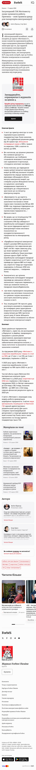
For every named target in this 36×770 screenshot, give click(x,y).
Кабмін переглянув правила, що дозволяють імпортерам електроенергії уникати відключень (12, 435)
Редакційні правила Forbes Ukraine (14, 711)
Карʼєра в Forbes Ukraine (10, 688)
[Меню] (32, 2)
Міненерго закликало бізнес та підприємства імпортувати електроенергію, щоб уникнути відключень (11, 470)
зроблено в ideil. (28, 766)
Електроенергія (25, 561)
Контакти (5, 681)
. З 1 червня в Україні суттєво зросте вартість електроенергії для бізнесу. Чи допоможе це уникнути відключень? (12, 453)
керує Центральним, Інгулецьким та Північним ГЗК (18, 404)
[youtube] (19, 638)
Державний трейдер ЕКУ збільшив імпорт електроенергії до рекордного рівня (12, 486)
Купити (13, 118)
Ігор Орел (23, 24)
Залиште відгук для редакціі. (13, 553)
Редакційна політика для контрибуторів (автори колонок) (16, 719)
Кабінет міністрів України (10, 561)
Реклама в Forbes (7, 726)
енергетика (13, 564)
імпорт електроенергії (13, 567)
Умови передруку (8, 698)
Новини (4, 8)
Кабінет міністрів (24, 564)
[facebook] (7, 638)
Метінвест (5, 564)
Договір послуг (7, 691)
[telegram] (15, 638)
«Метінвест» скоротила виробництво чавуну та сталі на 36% (18, 354)
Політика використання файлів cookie (15, 708)
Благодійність (7, 730)
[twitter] (3, 638)
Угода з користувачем (9, 685)
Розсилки (5, 701)
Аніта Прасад (15, 24)
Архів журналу (7, 723)
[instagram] (11, 638)
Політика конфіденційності (11, 705)
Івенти (4, 695)
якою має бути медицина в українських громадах (12, 607)
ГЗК (3, 567)
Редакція (5, 715)
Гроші (5, 461)
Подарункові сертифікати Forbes (13, 733)
